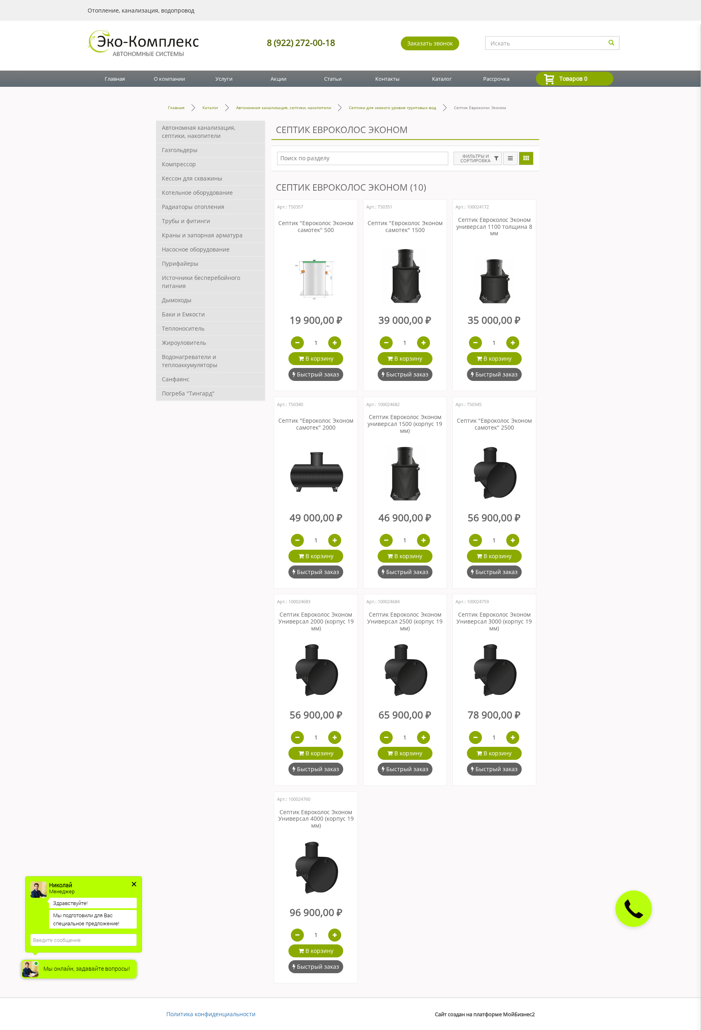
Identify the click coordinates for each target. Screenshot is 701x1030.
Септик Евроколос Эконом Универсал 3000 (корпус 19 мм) (494, 621)
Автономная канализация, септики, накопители (283, 107)
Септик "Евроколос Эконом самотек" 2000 (315, 424)
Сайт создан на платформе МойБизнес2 (485, 1014)
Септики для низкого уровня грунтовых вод (392, 107)
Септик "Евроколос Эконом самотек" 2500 (494, 424)
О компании (169, 78)
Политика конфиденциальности (211, 1014)
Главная (115, 78)
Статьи (333, 78)
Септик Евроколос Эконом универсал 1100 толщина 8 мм (494, 227)
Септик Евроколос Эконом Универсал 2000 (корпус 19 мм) (316, 621)
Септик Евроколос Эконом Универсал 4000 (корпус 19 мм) (316, 819)
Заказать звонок (430, 43)
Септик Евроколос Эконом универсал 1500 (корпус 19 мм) (405, 424)
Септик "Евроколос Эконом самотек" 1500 (405, 227)
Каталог (442, 78)
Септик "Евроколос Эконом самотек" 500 (315, 227)
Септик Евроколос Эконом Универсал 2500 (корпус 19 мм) (405, 621)
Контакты (387, 78)
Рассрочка (496, 78)
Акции (278, 78)
